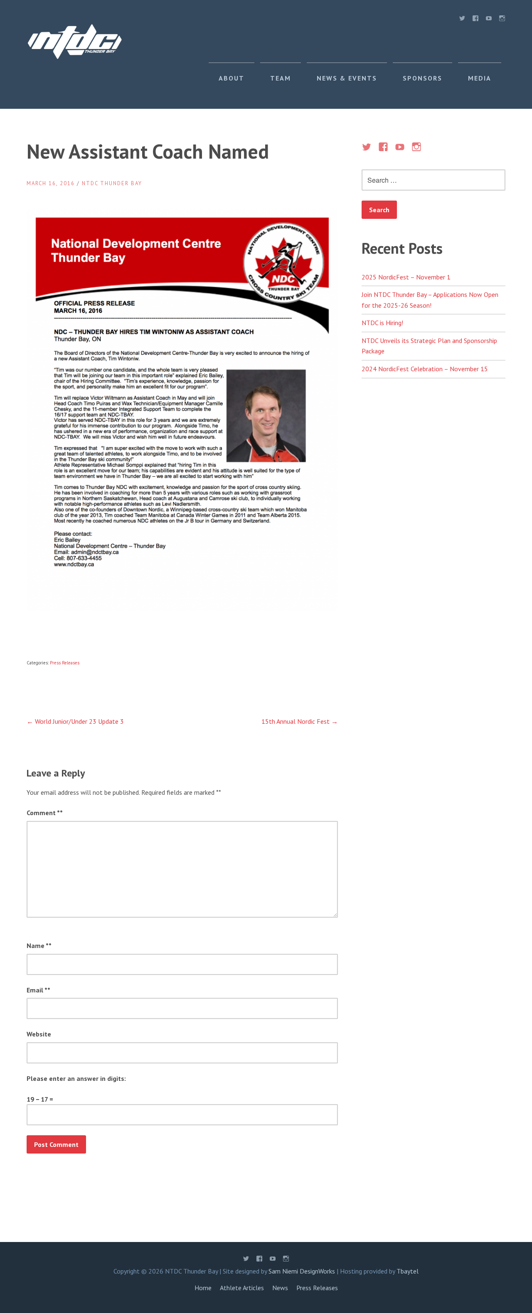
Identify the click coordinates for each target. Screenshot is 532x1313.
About (231, 78)
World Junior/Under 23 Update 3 (75, 721)
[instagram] (502, 20)
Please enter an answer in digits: (76, 1078)
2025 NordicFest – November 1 (406, 277)
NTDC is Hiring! (382, 322)
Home (203, 1288)
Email (37, 990)
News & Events (347, 78)
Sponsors (422, 78)
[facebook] (475, 20)
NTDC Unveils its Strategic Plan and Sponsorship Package (429, 345)
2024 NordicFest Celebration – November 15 (425, 369)
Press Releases (64, 663)
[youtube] (488, 20)
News (280, 1288)
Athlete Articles (242, 1288)
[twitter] (462, 20)
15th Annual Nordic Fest (299, 721)
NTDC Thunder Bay (112, 183)
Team (280, 78)
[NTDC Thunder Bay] (74, 56)
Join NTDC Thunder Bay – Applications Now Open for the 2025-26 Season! (430, 299)
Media (479, 78)
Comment (43, 812)
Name (38, 945)
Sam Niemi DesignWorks (301, 1271)
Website (39, 1034)
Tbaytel (408, 1271)
